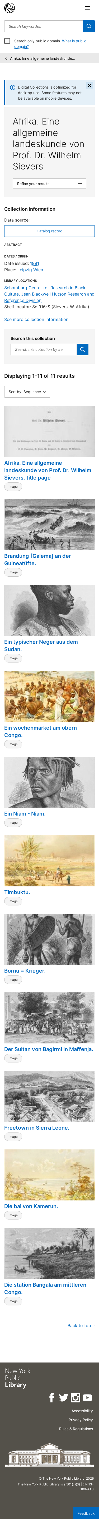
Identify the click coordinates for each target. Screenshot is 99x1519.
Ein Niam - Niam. (25, 814)
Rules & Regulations (76, 1428)
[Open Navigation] (87, 8)
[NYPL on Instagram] (76, 1399)
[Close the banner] (89, 85)
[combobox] (43, 26)
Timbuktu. (17, 892)
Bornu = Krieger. (25, 971)
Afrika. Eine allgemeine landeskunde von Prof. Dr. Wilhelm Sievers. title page (47, 470)
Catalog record (50, 231)
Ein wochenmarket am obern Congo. (40, 731)
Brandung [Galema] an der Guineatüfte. (37, 560)
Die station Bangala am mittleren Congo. (45, 1288)
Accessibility (82, 1410)
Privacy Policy (81, 1419)
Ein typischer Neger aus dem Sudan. (41, 645)
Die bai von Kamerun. (31, 1206)
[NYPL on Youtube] (88, 1399)
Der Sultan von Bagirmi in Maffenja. (48, 1049)
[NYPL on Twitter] (64, 1399)
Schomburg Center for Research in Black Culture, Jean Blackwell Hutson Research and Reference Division (49, 294)
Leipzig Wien (30, 269)
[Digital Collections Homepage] (9, 8)
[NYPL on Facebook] (52, 1399)
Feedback (86, 1513)
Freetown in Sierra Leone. (36, 1128)
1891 (34, 263)
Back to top (79, 1325)
